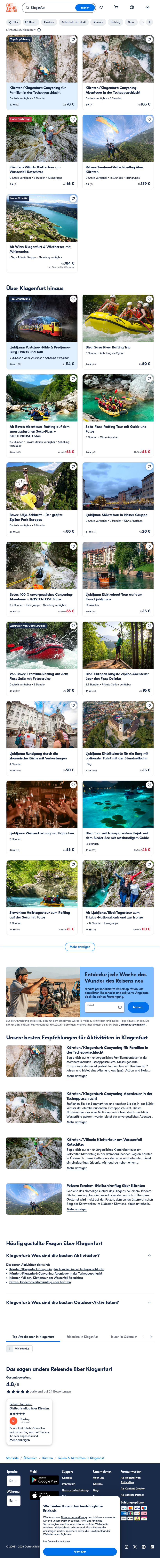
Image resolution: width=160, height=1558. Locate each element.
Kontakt (67, 1477)
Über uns (98, 1477)
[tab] (33, 1337)
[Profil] (147, 8)
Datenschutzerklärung (75, 1490)
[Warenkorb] (116, 8)
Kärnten (47, 1458)
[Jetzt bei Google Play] (44, 1480)
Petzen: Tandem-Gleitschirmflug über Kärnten (40, 1282)
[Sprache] (132, 7)
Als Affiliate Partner (132, 1494)
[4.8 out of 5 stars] (18, 1391)
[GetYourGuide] (11, 7)
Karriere (98, 1484)
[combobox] (48, 8)
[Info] (39, 29)
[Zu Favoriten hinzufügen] (73, 39)
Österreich (30, 1458)
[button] (42, 72)
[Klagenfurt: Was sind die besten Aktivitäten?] (149, 1255)
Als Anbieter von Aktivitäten (131, 1480)
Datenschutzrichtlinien (132, 1024)
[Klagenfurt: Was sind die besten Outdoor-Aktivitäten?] (149, 1302)
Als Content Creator (133, 1488)
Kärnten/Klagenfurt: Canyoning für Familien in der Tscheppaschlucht (56, 1269)
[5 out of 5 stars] (29, 1413)
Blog (96, 1490)
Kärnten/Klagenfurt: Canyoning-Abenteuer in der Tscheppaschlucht (55, 1273)
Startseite (12, 1458)
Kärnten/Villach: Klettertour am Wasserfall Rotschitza (46, 1278)
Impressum (68, 1484)
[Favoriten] (100, 8)
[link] (42, 72)
